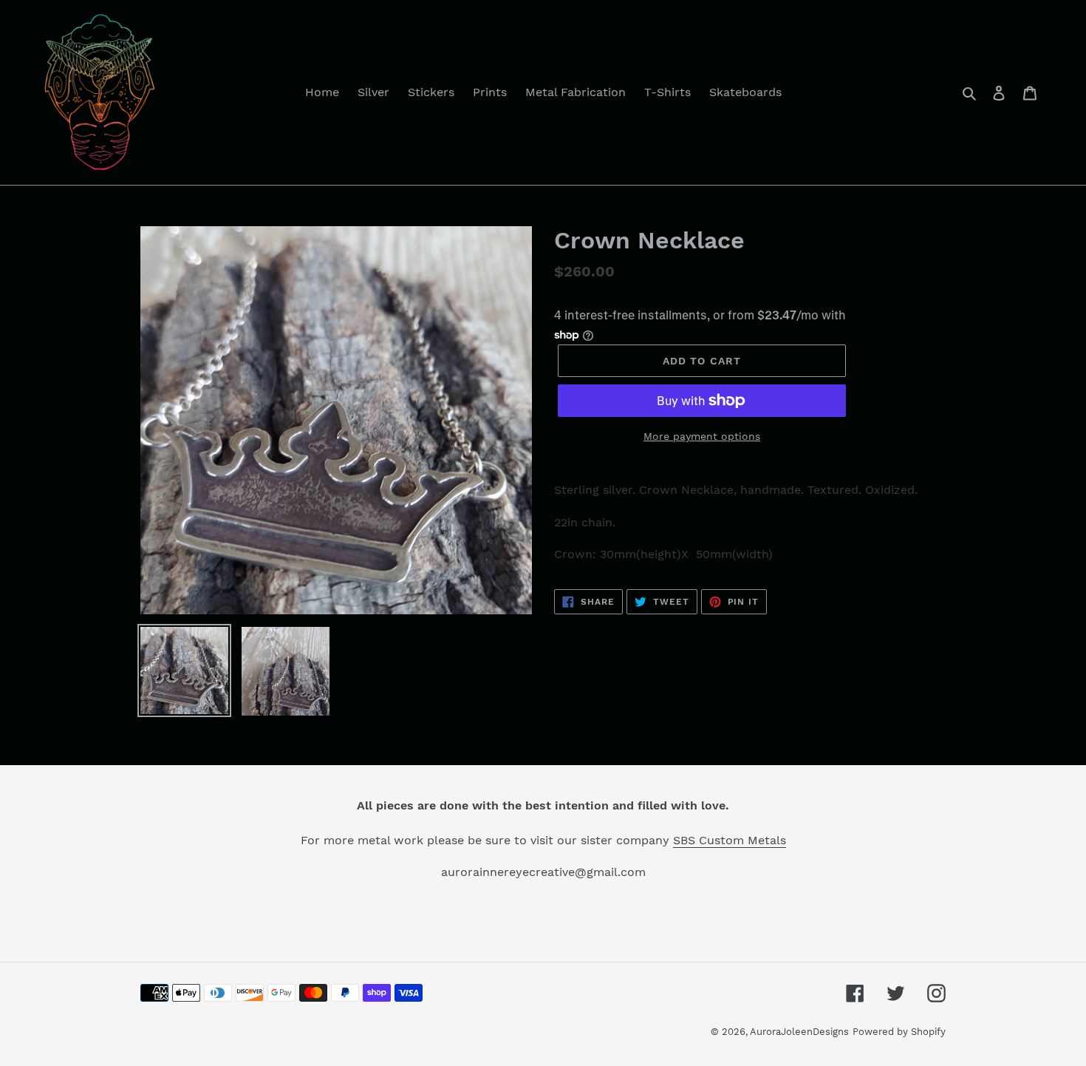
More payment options (701, 436)
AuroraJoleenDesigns (799, 1031)
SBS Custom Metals (729, 840)
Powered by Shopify (899, 1031)
